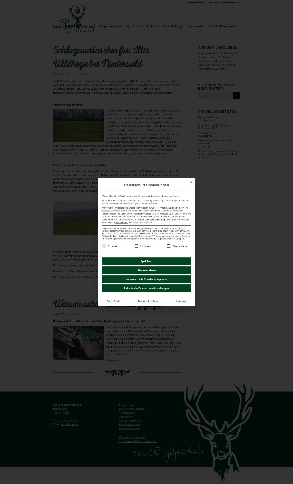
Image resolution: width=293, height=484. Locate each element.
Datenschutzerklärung (154, 219)
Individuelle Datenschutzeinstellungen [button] (146, 288)
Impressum (181, 301)
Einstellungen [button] (121, 222)
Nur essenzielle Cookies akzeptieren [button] (147, 279)
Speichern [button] (146, 261)
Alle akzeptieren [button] (146, 270)
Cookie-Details (113, 301)
